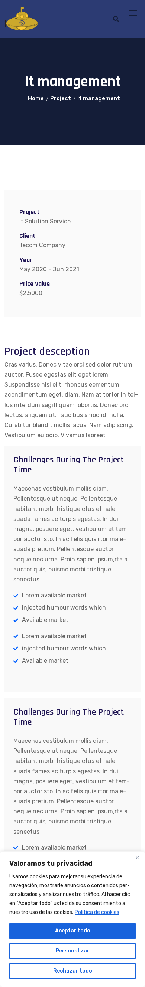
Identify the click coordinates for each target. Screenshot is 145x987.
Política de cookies (97, 912)
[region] (72, 919)
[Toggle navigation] (133, 13)
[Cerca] (137, 857)
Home (36, 98)
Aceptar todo (72, 931)
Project (60, 98)
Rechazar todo (72, 971)
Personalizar (73, 951)
